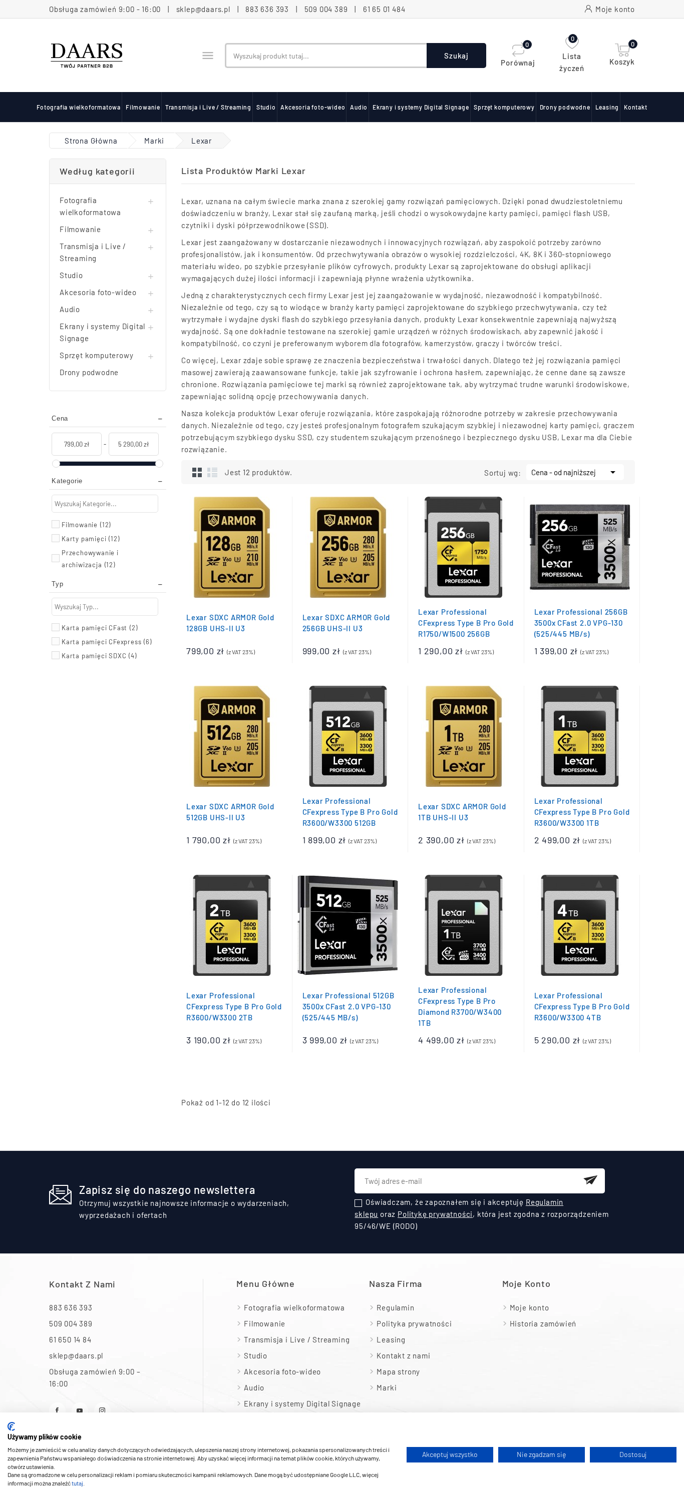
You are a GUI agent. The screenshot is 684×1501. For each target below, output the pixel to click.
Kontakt (635, 107)
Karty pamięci (91, 539)
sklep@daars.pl (203, 9)
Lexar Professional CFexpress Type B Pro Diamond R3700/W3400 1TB (460, 1006)
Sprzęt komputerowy (504, 107)
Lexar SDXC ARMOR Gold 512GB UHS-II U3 (230, 812)
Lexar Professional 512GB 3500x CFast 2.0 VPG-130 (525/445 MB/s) (348, 1006)
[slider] (56, 464)
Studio (266, 107)
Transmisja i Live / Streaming (208, 107)
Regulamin (395, 1307)
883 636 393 (267, 9)
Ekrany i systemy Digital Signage (421, 107)
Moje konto (529, 1307)
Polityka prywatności (414, 1323)
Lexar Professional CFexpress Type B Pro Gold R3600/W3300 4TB (582, 1006)
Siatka (197, 472)
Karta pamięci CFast (100, 628)
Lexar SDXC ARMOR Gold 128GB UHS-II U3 (230, 623)
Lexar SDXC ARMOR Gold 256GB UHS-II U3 (346, 623)
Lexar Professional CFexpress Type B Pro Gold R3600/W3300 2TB (234, 1006)
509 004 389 (326, 9)
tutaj (77, 1482)
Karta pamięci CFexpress (107, 642)
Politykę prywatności (435, 1213)
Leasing (607, 107)
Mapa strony (398, 1371)
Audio (359, 107)
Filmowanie (143, 107)
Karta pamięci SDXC (99, 656)
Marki (387, 1387)
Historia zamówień (543, 1323)
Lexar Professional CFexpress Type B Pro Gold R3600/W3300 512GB (350, 811)
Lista (212, 472)
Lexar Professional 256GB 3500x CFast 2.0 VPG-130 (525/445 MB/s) (581, 622)
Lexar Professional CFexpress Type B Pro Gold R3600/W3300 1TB (582, 811)
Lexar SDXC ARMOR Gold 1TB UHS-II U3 (462, 812)
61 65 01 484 (384, 9)
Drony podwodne (565, 107)
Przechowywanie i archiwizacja (90, 559)
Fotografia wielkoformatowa (79, 107)
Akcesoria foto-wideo (312, 107)
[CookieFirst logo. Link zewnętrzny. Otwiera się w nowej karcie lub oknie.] (11, 1426)
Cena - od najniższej (575, 472)
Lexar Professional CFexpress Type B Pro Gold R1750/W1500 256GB (466, 622)
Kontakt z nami (82, 1283)
